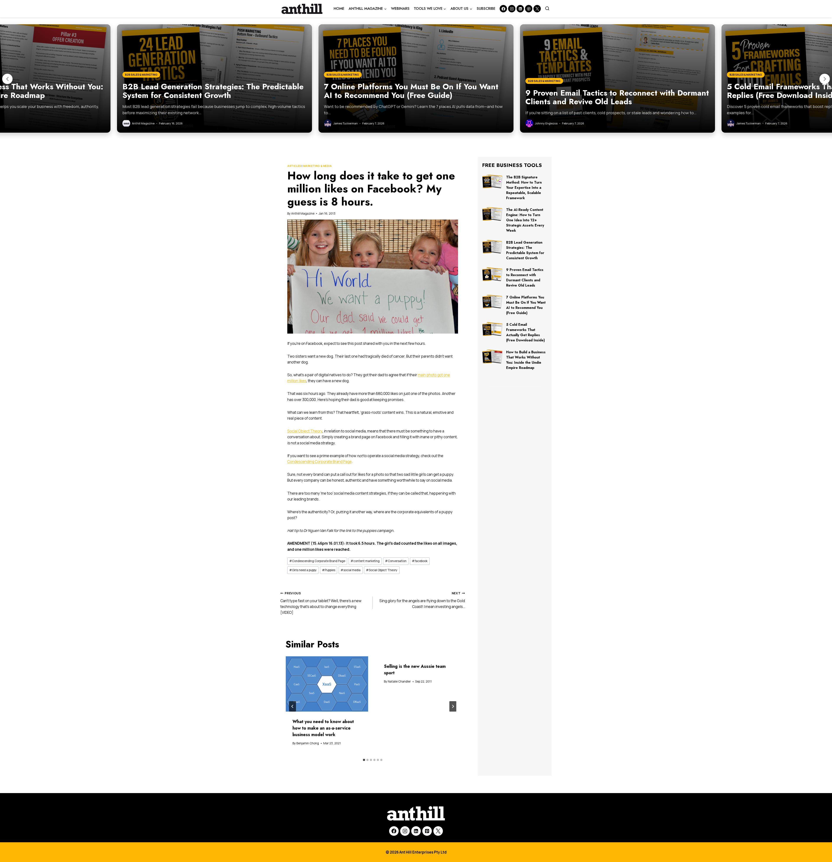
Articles (294, 166)
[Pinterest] (528, 8)
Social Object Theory (304, 431)
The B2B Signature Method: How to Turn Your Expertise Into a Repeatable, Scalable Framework (524, 187)
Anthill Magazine (302, 213)
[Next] (452, 706)
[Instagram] (511, 8)
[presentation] (327, 684)
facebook (419, 561)
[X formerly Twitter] (537, 8)
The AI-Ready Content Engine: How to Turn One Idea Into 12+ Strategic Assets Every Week (525, 220)
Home (339, 8)
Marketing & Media (317, 166)
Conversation (395, 561)
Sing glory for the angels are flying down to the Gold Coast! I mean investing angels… (422, 600)
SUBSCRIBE (486, 8)
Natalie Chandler (399, 681)
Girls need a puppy (303, 570)
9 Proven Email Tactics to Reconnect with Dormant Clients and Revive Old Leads (524, 277)
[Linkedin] (520, 8)
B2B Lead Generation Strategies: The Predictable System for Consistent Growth (525, 250)
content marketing (365, 561)
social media (351, 570)
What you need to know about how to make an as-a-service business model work (323, 728)
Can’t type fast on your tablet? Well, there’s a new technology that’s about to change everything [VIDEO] (320, 603)
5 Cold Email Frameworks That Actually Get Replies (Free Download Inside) (525, 332)
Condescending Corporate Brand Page (319, 461)
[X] (438, 831)
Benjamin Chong (307, 743)
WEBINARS (400, 8)
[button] (7, 79)
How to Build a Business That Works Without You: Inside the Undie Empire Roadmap (526, 360)
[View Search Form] (547, 8)
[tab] (364, 760)
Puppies (328, 570)
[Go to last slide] (292, 706)
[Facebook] (503, 8)
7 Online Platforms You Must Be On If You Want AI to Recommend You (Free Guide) (526, 305)
